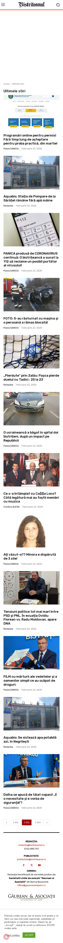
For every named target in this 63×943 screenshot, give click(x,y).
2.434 (37, 822)
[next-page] (47, 822)
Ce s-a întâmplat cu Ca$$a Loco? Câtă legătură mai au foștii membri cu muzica (31, 498)
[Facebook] (24, 865)
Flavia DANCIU (11, 148)
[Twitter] (32, 865)
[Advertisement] (31, 45)
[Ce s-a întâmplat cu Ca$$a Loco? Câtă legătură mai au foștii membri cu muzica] (31, 469)
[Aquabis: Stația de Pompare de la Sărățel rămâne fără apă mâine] (31, 172)
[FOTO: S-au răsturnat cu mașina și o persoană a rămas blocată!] (31, 294)
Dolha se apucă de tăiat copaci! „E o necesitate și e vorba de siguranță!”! (30, 799)
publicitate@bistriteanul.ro (31, 859)
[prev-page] (6, 822)
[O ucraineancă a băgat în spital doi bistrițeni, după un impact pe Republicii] (31, 408)
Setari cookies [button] (12, 935)
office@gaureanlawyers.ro (31, 885)
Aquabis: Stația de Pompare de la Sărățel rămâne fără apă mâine (30, 198)
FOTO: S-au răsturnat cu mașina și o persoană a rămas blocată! (31, 320)
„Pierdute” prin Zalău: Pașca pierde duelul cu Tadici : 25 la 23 (31, 377)
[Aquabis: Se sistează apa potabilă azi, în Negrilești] (31, 713)
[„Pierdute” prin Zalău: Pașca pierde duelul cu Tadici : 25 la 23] (31, 351)
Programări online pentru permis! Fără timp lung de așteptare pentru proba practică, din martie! (30, 139)
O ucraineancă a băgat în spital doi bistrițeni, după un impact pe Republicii (31, 436)
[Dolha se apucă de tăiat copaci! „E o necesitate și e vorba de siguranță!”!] (31, 771)
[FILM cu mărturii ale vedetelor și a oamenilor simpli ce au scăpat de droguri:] (31, 652)
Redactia (8, 205)
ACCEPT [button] (29, 935)
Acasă (6, 83)
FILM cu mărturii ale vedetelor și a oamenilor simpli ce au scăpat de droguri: (30, 681)
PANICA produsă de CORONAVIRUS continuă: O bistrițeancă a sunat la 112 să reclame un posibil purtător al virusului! (31, 259)
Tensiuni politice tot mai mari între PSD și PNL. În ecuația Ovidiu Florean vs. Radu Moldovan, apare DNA (31, 617)
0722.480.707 (31, 848)
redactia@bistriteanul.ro (31, 845)
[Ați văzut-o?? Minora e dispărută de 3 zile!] (31, 530)
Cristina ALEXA (12, 506)
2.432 (15, 822)
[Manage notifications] (6, 937)
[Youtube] (39, 865)
